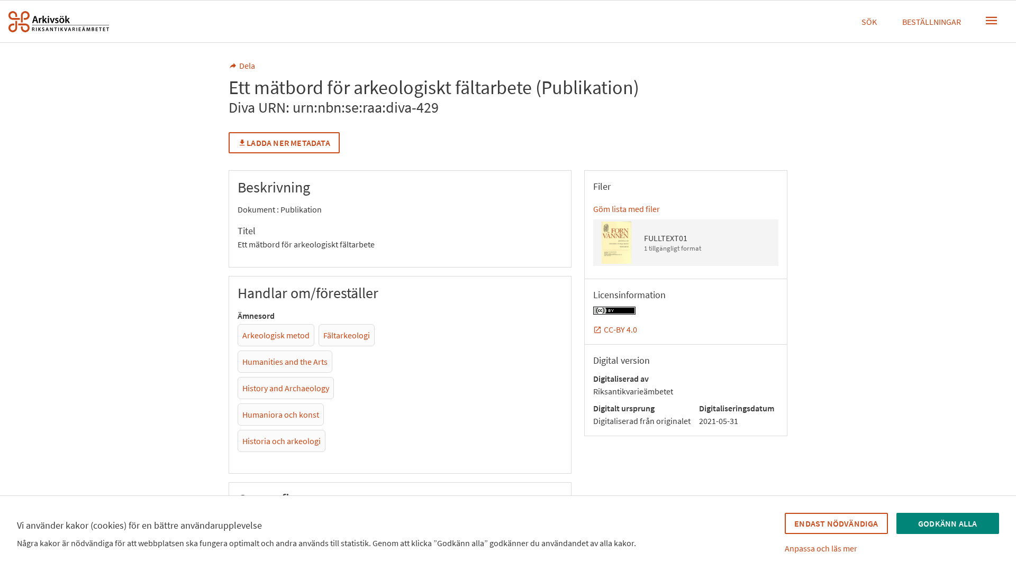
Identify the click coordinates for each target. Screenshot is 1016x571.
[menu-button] (991, 20)
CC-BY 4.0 (620, 329)
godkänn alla (947, 523)
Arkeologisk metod (276, 335)
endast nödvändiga (836, 523)
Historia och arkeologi (281, 441)
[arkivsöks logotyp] (58, 21)
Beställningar (931, 21)
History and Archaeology (285, 388)
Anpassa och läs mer (821, 548)
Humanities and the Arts (285, 361)
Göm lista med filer (626, 209)
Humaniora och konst (280, 414)
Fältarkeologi (346, 335)
